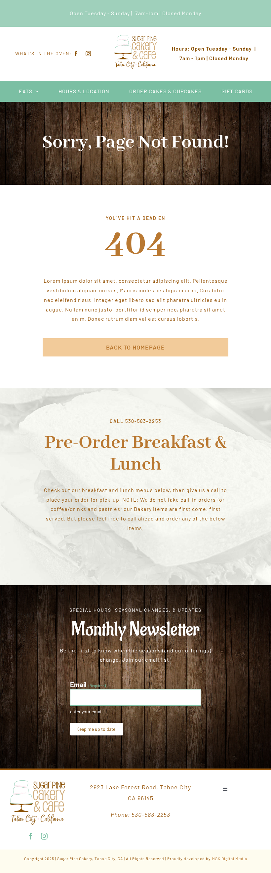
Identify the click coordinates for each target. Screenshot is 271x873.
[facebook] (76, 53)
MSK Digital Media (229, 858)
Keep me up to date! (96, 729)
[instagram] (88, 53)
